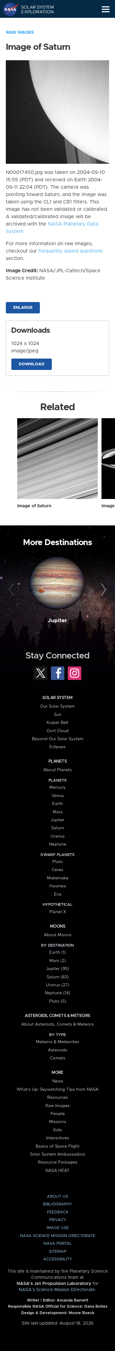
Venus (58, 796)
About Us (57, 1197)
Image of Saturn (34, 506)
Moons (57, 926)
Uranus (58, 836)
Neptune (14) (57, 993)
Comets (57, 1058)
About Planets (57, 770)
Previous (12, 589)
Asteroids (57, 1050)
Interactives (57, 1138)
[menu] (106, 9)
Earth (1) (57, 952)
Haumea (57, 886)
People (58, 1114)
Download (31, 364)
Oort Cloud (58, 731)
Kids (57, 1130)
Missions (57, 1122)
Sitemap (57, 1252)
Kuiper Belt (57, 723)
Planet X (57, 912)
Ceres (57, 870)
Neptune (57, 844)
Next (103, 589)
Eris (57, 894)
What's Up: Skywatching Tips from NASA (57, 1089)
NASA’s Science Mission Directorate (57, 1290)
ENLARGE (23, 308)
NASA (8, 9)
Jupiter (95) (57, 969)
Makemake (57, 878)
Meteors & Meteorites (57, 1042)
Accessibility (57, 1259)
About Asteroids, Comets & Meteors (57, 1024)
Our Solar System (57, 706)
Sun (57, 715)
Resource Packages (57, 1162)
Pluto (57, 862)
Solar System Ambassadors (57, 1154)
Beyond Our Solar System (57, 739)
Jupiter (57, 620)
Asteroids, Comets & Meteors (57, 1016)
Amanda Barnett (72, 1300)
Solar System (57, 698)
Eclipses (57, 747)
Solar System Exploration (34, 9)
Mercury (57, 787)
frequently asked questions (70, 251)
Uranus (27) (57, 985)
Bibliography (57, 1204)
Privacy (57, 1220)
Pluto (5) (57, 1001)
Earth (57, 804)
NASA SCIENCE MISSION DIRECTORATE (57, 1236)
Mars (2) (57, 961)
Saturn (57, 828)
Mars (58, 812)
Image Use (58, 1228)
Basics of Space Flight (57, 1146)
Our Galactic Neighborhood (34, 23)
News (57, 1081)
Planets (57, 761)
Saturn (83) (58, 977)
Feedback (57, 1212)
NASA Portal (58, 1244)
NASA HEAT (57, 1170)
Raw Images (20, 32)
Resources (57, 1097)
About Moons (57, 935)
